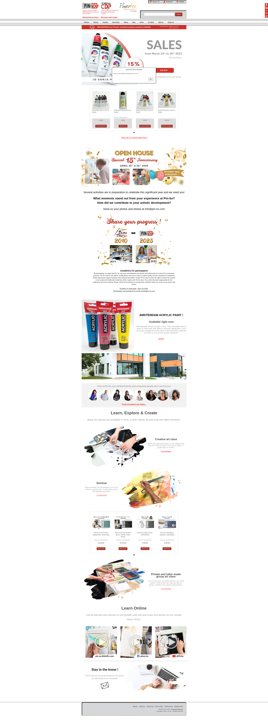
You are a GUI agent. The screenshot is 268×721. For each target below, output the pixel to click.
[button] (150, 79)
